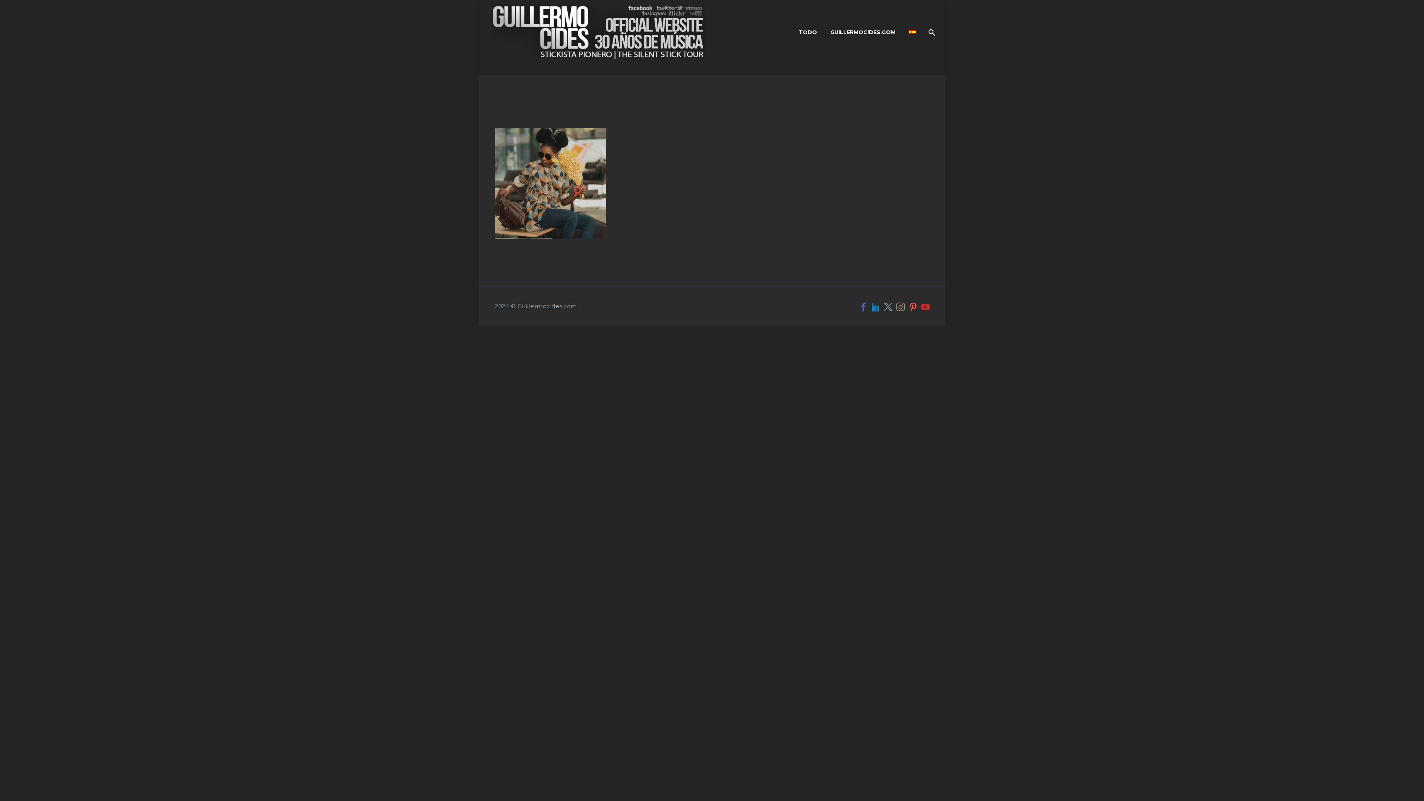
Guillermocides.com (863, 32)
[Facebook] (863, 307)
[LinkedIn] (875, 307)
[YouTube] (925, 307)
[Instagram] (900, 307)
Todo (808, 32)
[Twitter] (888, 307)
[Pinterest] (913, 307)
